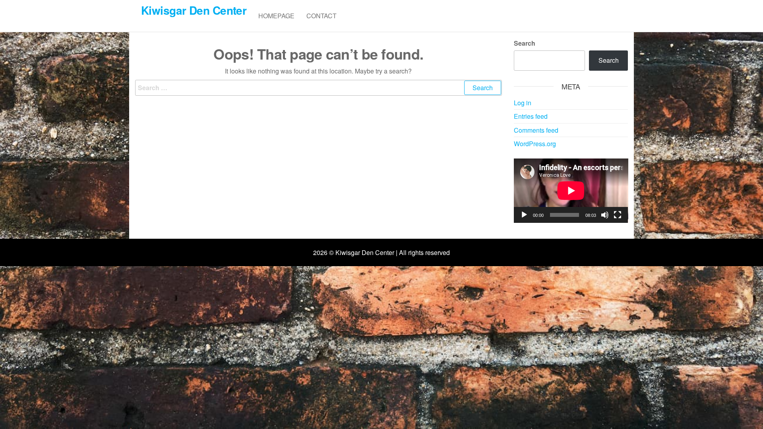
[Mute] (605, 215)
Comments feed (536, 130)
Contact (321, 15)
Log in (522, 102)
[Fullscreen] (618, 215)
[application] (571, 190)
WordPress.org (535, 143)
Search (524, 43)
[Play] (524, 215)
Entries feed (531, 116)
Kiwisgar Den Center (193, 10)
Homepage (276, 15)
